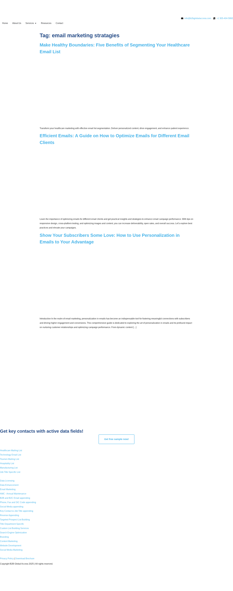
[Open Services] (36, 23)
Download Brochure (24, 558)
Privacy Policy (7, 558)
